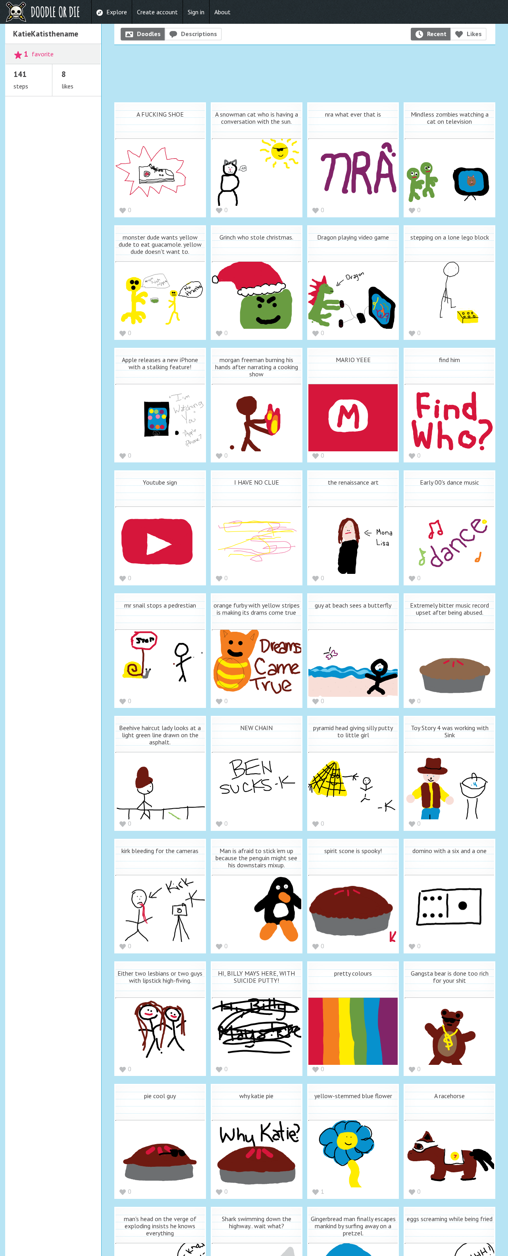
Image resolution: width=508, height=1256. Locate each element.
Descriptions (199, 34)
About (222, 12)
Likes (474, 34)
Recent (436, 34)
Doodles (149, 34)
